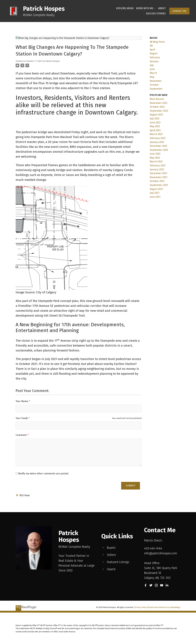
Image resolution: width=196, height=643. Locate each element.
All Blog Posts (157, 41)
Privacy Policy (141, 607)
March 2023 (156, 134)
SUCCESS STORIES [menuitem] (156, 13)
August (153, 53)
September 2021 (159, 185)
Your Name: (22, 401)
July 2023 (154, 118)
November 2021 (158, 177)
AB (151, 45)
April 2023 (155, 130)
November (156, 80)
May (152, 77)
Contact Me (179, 11)
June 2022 (155, 153)
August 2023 (156, 114)
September (156, 88)
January (154, 61)
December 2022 (158, 145)
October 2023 (157, 106)
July (152, 65)
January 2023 (157, 142)
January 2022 (157, 169)
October (154, 84)
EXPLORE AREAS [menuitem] (125, 8)
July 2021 (154, 192)
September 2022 (159, 149)
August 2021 (156, 189)
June (152, 69)
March (153, 73)
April (152, 49)
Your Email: (22, 418)
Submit (130, 485)
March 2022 (156, 161)
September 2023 (159, 110)
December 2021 (158, 173)
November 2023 (158, 103)
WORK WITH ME (144, 8)
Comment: (22, 435)
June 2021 (155, 196)
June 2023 (155, 122)
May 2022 (155, 157)
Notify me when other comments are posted (43, 473)
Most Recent (157, 99)
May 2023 (155, 126)
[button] (179, 11)
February (155, 57)
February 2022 (158, 165)
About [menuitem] (162, 8)
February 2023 (158, 138)
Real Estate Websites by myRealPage (164, 607)
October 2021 (157, 181)
